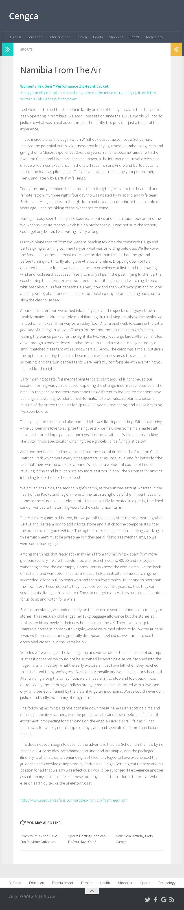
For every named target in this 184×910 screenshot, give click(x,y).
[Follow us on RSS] (172, 900)
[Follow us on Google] (164, 900)
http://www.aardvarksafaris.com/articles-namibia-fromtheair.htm (73, 800)
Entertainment (59, 37)
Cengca (23, 16)
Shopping (116, 37)
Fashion (81, 37)
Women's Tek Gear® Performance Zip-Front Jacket (64, 86)
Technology (154, 37)
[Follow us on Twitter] (148, 900)
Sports (134, 37)
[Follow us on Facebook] (156, 900)
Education (34, 37)
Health (98, 37)
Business (15, 37)
